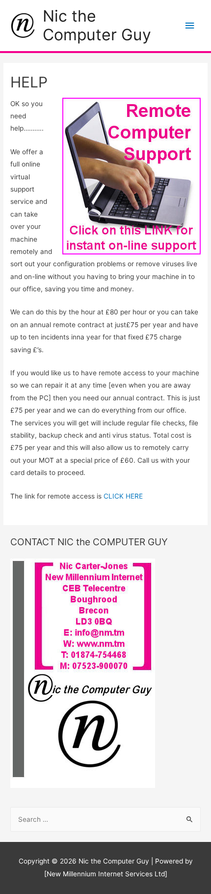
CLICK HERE (123, 496)
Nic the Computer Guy (97, 25)
